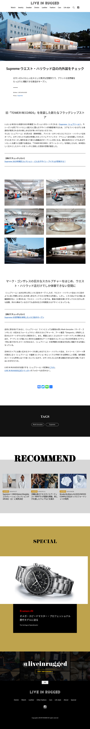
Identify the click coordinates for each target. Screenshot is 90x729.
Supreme (20, 95)
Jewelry (20, 7)
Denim (36, 7)
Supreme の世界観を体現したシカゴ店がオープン (24, 317)
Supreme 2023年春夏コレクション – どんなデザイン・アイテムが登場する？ (35, 161)
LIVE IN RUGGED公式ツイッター (17, 370)
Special (73, 700)
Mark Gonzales (38, 424)
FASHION (6, 491)
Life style (67, 7)
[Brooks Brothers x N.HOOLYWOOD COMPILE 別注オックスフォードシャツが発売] (73, 481)
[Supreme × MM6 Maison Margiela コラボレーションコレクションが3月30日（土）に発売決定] (16, 481)
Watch (13, 7)
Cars (59, 7)
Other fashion (41, 700)
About (66, 700)
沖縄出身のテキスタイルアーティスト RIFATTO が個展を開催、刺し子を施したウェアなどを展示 (44, 496)
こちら (52, 367)
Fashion (52, 7)
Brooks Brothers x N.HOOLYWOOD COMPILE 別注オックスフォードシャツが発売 (73, 496)
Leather (44, 7)
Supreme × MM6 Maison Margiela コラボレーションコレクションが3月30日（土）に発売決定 (16, 496)
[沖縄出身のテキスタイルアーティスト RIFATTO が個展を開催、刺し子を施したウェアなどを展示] (44, 481)
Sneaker (29, 7)
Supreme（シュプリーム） (69, 124)
